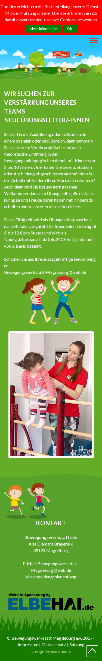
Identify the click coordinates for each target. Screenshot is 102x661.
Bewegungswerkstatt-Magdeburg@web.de (45, 272)
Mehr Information (44, 29)
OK (69, 29)
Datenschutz (54, 644)
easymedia (61, 651)
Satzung (77, 644)
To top (92, 651)
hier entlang (65, 576)
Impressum (28, 644)
